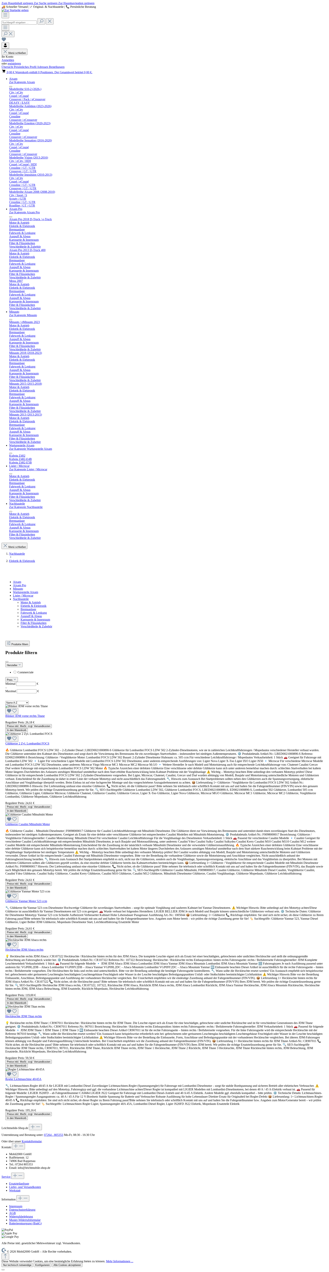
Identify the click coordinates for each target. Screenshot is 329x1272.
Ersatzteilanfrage (19, 1183)
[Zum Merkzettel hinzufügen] (11, 711)
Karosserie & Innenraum (35, 619)
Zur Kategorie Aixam (22, 82)
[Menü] (5, 15)
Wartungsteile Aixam (25, 592)
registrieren (14, 63)
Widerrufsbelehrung (21, 1216)
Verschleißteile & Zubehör (36, 626)
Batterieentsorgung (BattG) (25, 1223)
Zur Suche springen (46, 3)
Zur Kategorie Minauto (23, 315)
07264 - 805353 (53, 1134)
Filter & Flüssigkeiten (33, 623)
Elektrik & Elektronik (33, 605)
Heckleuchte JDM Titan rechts (23, 1016)
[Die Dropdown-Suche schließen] (50, 21)
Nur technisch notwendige (17, 1265)
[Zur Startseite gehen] (15, 10)
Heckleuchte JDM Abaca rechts (24, 949)
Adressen (43, 67)
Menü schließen (17, 53)
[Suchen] (41, 21)
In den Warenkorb (16, 730)
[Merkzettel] (4, 40)
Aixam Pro (19, 585)
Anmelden (8, 60)
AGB (12, 1213)
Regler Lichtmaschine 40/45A (23, 1079)
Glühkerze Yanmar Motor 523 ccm (26, 901)
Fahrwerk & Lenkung (34, 612)
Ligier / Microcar (23, 595)
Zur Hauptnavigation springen (76, 3)
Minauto (18, 588)
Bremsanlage (28, 609)
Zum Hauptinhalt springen (18, 3)
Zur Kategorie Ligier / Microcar (28, 469)
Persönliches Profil (25, 67)
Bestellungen (57, 67)
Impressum (15, 1206)
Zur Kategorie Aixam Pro (24, 212)
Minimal (21, 683)
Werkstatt (14, 1190)
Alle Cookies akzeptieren (67, 1265)
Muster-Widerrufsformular (25, 1220)
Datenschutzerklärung (22, 1209)
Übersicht (8, 67)
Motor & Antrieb (31, 602)
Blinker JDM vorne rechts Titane (25, 715)
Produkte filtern (19, 644)
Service (6, 1176)
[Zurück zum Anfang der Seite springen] (5, 1256)
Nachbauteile (21, 599)
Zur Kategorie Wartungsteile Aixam (30, 448)
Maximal (22, 691)
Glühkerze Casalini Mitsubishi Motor (27, 824)
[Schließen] (3, 1269)
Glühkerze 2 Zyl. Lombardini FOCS (27, 743)
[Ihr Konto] (5, 45)
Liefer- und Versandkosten (25, 1187)
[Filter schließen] (6, 661)
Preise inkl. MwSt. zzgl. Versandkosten (28, 726)
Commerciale (26, 672)
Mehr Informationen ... (119, 1261)
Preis (10, 679)
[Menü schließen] (10, 86)
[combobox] (19, 23)
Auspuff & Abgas (31, 616)
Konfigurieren (42, 1265)
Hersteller (12, 665)
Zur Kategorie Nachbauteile (26, 507)
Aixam (17, 581)
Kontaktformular (32, 1141)
